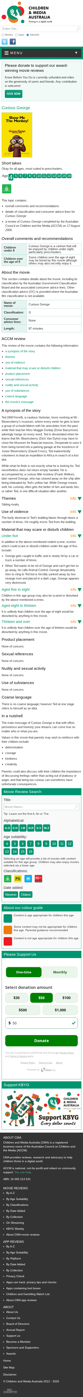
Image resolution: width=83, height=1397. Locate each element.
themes (10, 356)
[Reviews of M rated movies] (29, 883)
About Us (12, 1312)
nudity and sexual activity (21, 385)
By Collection (14, 1216)
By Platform (13, 1258)
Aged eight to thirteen (39, 605)
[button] (41, 53)
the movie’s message (19, 402)
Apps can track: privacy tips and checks (31, 1282)
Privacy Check (15, 1276)
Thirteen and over (39, 622)
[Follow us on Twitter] (5, 42)
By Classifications (17, 1204)
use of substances (17, 390)
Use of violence (39, 512)
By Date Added (15, 1210)
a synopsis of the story (20, 351)
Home (7, 1360)
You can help (23, 1172)
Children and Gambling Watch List (28, 1294)
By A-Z (10, 1193)
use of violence (15, 362)
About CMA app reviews (21, 1300)
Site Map (9, 1367)
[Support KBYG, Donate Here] (41, 1128)
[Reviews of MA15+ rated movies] (39, 883)
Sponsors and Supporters (22, 1347)
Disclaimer (10, 1374)
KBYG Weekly (15, 1228)
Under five (39, 536)
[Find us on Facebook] (13, 42)
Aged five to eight (39, 589)
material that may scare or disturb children (32, 368)
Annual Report (15, 1329)
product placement (17, 373)
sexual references (17, 379)
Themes (39, 498)
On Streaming (15, 1222)
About (8, 1307)
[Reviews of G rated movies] (8, 883)
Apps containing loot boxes (23, 1288)
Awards (11, 1353)
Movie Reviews (15, 1188)
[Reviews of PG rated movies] (19, 883)
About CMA (12, 1137)
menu (44, 53)
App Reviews (13, 1241)
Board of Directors (17, 1323)
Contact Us (13, 1318)
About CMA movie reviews (22, 1234)
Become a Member (18, 1341)
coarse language (16, 396)
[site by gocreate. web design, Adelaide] (10, 1392)
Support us (13, 1335)
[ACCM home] (27, 22)
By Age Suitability (17, 1199)
